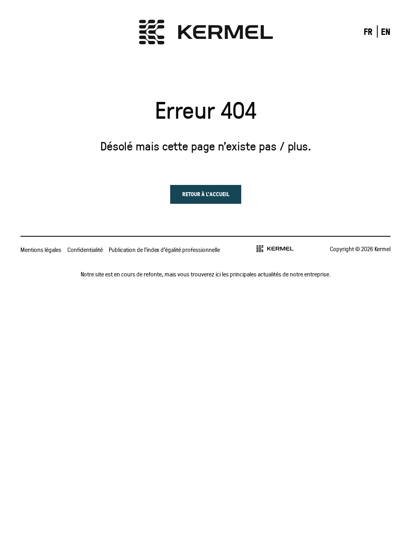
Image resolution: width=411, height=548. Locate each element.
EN (386, 31)
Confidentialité (85, 250)
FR (368, 31)
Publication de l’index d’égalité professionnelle (164, 250)
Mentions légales (40, 250)
